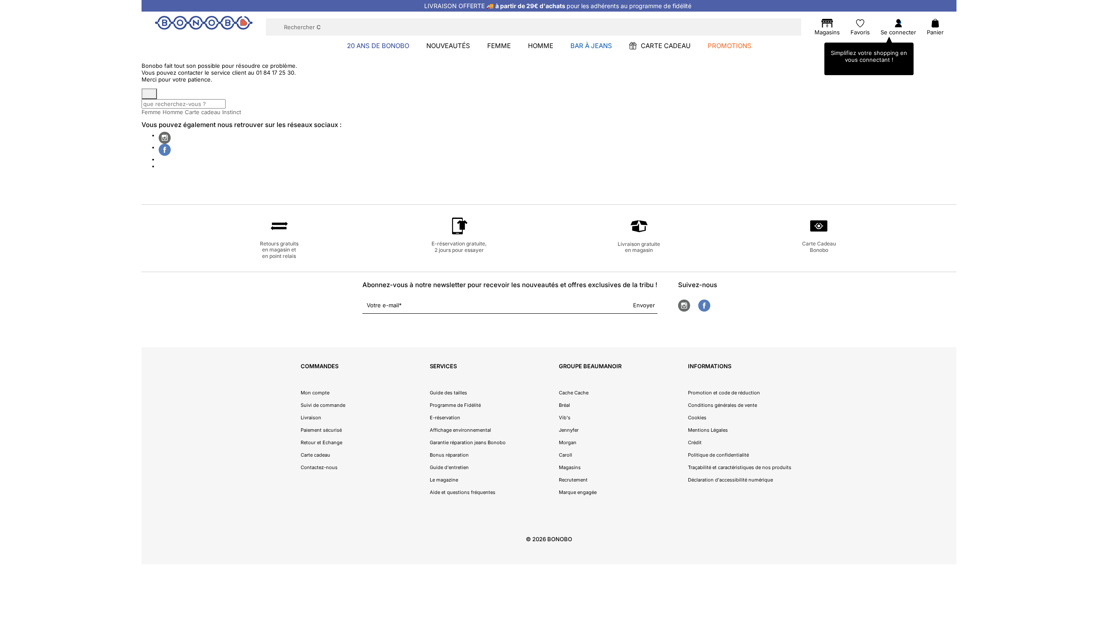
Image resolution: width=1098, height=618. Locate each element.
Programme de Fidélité (455, 405)
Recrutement (573, 480)
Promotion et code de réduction (724, 393)
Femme (151, 112)
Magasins (570, 467)
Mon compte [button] (315, 393)
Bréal (564, 405)
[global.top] (1089, 511)
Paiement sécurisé (321, 430)
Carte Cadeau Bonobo (819, 246)
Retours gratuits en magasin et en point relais (279, 249)
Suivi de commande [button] (323, 405)
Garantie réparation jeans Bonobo (468, 442)
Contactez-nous (319, 467)
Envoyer (644, 305)
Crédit (695, 442)
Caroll (565, 455)
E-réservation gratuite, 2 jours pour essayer (459, 246)
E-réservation (445, 418)
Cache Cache (573, 393)
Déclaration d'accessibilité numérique (730, 480)
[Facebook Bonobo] (165, 150)
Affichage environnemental (460, 430)
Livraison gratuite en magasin (639, 247)
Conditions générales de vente (722, 405)
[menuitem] (378, 45)
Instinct (231, 112)
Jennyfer (569, 430)
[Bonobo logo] (203, 26)
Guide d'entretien (449, 467)
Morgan (567, 442)
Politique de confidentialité (718, 455)
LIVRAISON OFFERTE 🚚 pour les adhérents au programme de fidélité (557, 5)
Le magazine (444, 480)
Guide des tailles (448, 393)
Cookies (697, 418)
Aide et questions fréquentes (462, 492)
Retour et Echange (321, 442)
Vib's (564, 418)
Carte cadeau (202, 112)
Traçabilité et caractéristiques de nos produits (739, 467)
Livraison (311, 418)
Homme (173, 112)
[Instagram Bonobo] (165, 138)
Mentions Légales (708, 430)
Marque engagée (578, 492)
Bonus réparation (449, 455)
